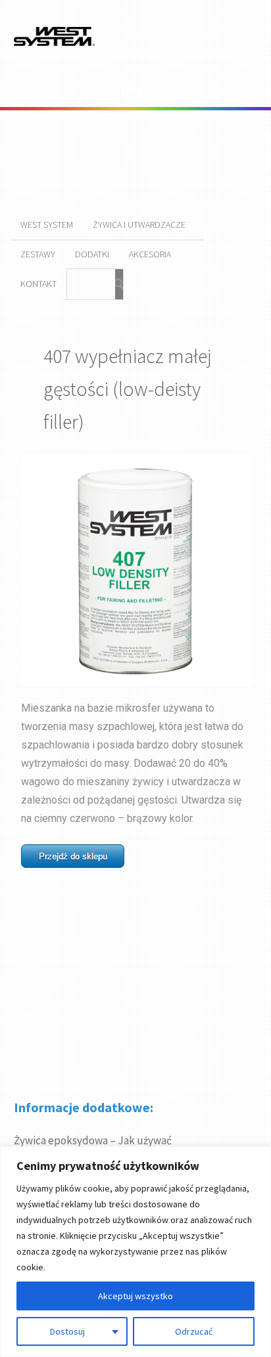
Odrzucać (193, 1331)
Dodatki (92, 254)
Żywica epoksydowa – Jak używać (93, 1140)
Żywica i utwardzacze (139, 224)
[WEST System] (54, 43)
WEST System (46, 224)
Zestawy (37, 254)
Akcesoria (150, 254)
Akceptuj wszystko (135, 1296)
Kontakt (38, 284)
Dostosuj (67, 1331)
